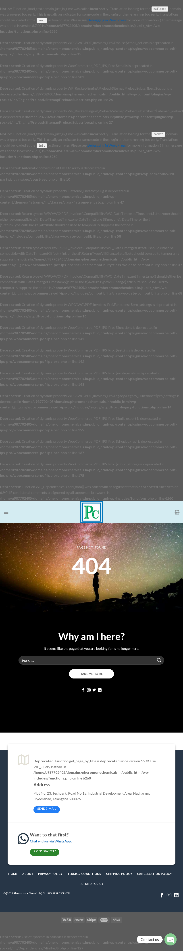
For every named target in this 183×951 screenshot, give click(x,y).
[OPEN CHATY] (170, 939)
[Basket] (177, 512)
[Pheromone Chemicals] (91, 512)
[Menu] (6, 512)
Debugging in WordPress (106, 20)
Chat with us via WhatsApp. (51, 841)
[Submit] (159, 660)
